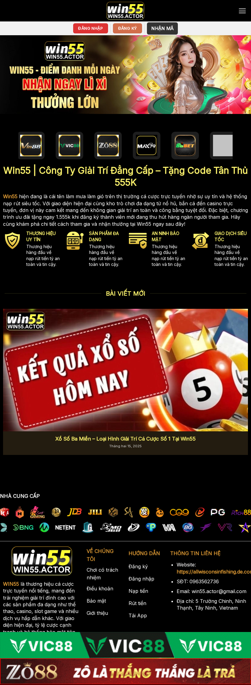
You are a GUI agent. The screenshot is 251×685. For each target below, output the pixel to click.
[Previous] (12, 372)
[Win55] (125, 10)
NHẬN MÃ (162, 28)
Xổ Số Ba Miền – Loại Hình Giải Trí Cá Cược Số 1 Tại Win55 (125, 439)
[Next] (238, 372)
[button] (242, 11)
